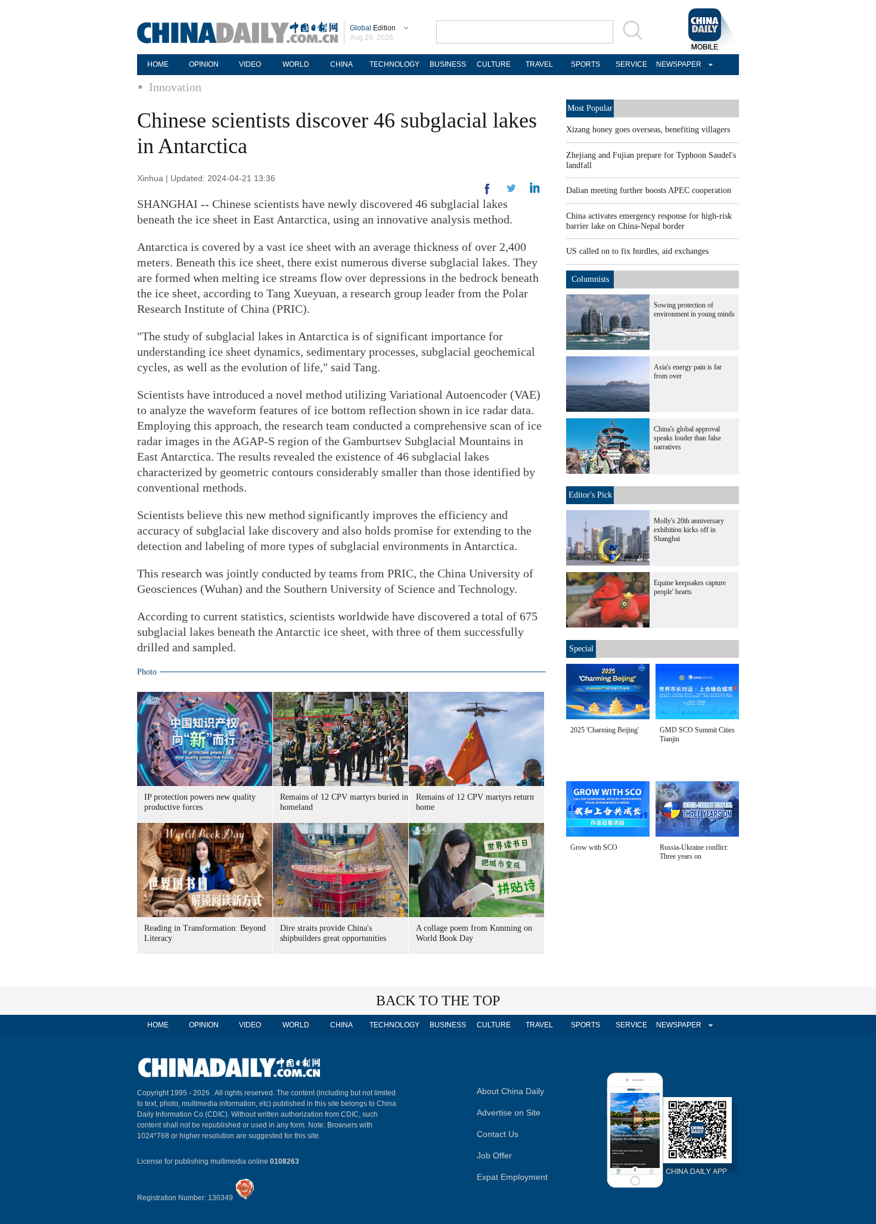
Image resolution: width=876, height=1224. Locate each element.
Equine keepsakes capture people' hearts (690, 587)
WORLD (295, 64)
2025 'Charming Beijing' (604, 730)
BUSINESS (448, 64)
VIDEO (250, 64)
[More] (487, 193)
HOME (158, 64)
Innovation (175, 87)
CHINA (341, 64)
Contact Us (497, 1134)
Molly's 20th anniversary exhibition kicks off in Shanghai (689, 530)
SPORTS (585, 64)
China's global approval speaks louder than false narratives (687, 438)
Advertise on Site (508, 1112)
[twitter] (535, 191)
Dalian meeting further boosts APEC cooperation (648, 190)
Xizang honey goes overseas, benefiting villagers (648, 129)
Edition (373, 28)
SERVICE (631, 64)
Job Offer (494, 1155)
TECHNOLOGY (394, 64)
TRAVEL (539, 64)
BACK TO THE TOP (438, 1000)
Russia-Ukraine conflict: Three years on (694, 851)
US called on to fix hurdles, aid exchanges (637, 251)
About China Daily (510, 1091)
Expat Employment (512, 1177)
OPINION (204, 64)
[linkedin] (511, 192)
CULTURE (494, 64)
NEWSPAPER (677, 64)
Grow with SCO (593, 847)
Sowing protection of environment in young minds (694, 309)
